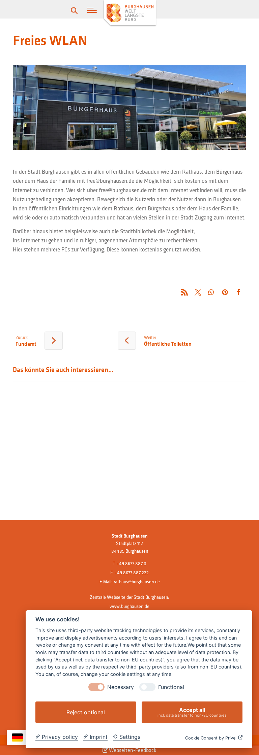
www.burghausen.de (129, 606)
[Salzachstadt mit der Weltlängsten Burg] (129, 13)
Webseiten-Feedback (132, 750)
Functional (171, 687)
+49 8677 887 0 (131, 563)
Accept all (192, 712)
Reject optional (85, 712)
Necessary (120, 687)
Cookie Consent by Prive (211, 738)
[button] (91, 10)
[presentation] (96, 687)
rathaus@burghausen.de (137, 582)
